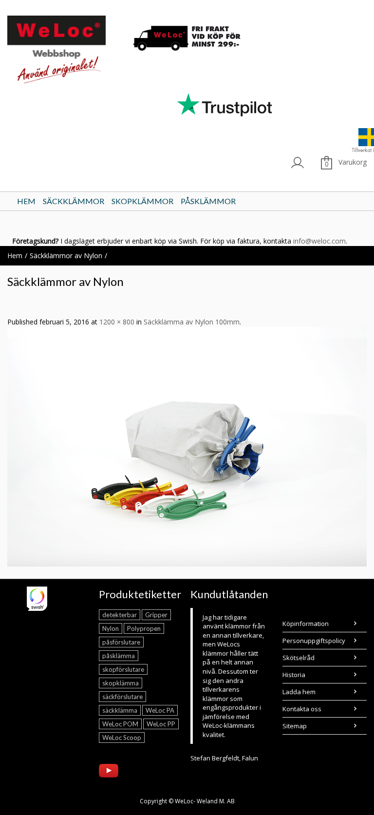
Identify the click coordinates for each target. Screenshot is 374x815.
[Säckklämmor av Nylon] (187, 446)
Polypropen (144, 628)
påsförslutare (121, 642)
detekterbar (119, 615)
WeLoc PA (160, 710)
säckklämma (119, 710)
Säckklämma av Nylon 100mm (192, 321)
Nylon (110, 628)
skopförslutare (123, 669)
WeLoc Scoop (121, 737)
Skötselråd (298, 657)
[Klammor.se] (64, 51)
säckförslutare (122, 697)
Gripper (156, 615)
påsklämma (118, 656)
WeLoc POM (120, 724)
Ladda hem (299, 691)
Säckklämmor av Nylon (66, 255)
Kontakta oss (301, 708)
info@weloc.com (319, 241)
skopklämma (120, 683)
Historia (293, 674)
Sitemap (294, 725)
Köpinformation (305, 623)
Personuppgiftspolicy (313, 640)
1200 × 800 (116, 321)
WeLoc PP (161, 724)
